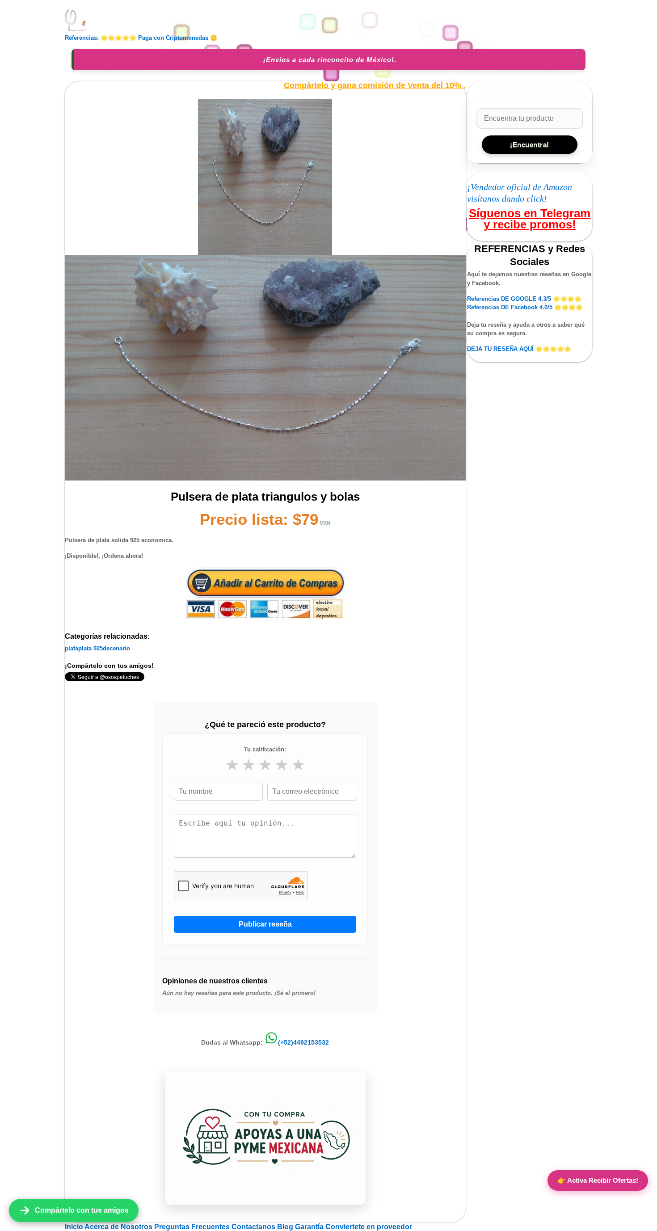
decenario (116, 648)
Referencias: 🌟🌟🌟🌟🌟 (100, 37)
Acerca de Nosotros (119, 1227)
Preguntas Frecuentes (193, 1227)
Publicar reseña (265, 924)
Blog (286, 1227)
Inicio (74, 1227)
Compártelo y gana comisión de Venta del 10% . (375, 85)
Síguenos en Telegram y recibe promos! (529, 218)
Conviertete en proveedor (368, 1227)
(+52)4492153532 (303, 1042)
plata (71, 648)
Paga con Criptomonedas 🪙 (177, 37)
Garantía (309, 1227)
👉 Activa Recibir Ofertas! (597, 1180)
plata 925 (90, 648)
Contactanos (254, 1227)
